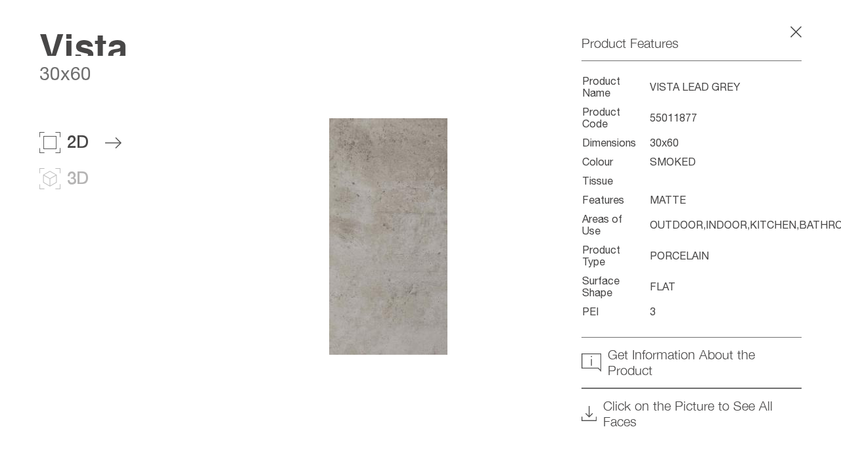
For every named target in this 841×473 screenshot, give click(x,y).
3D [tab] (78, 178)
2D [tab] (78, 141)
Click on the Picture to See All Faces (688, 413)
